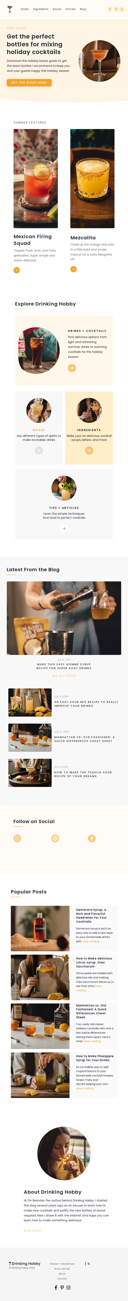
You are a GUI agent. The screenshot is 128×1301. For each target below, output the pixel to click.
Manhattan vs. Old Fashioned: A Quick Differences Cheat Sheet (64, 737)
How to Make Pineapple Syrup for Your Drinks (64, 1075)
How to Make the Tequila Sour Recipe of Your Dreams (64, 773)
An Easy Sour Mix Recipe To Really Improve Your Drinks (64, 702)
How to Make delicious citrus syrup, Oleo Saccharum (64, 977)
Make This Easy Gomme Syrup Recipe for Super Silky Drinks (64, 626)
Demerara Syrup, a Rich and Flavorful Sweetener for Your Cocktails (64, 928)
